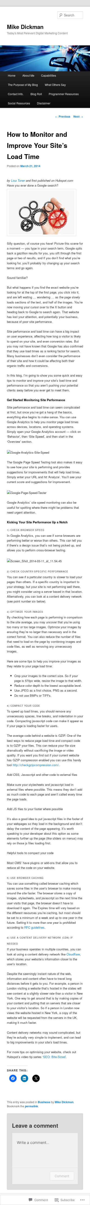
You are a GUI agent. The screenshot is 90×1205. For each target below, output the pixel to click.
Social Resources (19, 103)
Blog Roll (36, 94)
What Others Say (55, 85)
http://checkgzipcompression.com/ (36, 765)
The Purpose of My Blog (23, 85)
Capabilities (48, 75)
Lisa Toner (18, 180)
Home (11, 75)
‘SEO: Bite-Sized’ (54, 1057)
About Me (28, 75)
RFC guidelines (34, 927)
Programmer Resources (64, 94)
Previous (62, 116)
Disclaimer (43, 103)
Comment (62, 1176)
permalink (31, 1106)
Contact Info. (16, 94)
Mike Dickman (25, 27)
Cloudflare (73, 954)
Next (78, 116)
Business (44, 1102)
